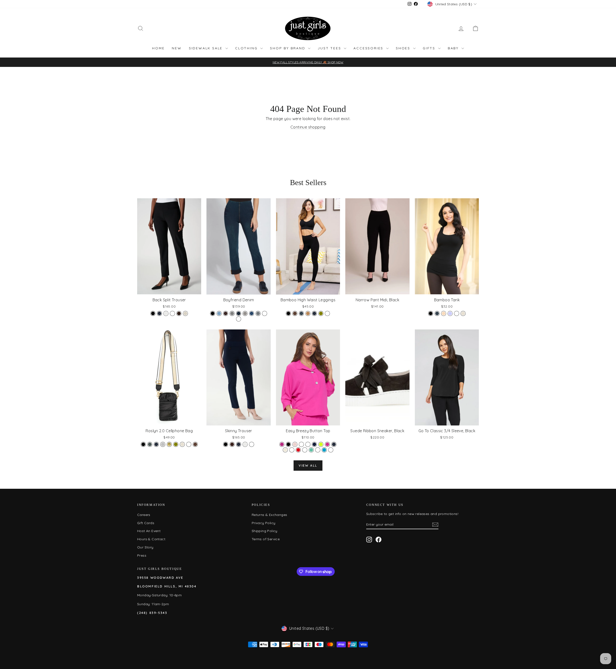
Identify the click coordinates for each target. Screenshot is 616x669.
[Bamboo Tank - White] (456, 313)
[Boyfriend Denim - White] (264, 313)
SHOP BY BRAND (288, 48)
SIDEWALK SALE (206, 48)
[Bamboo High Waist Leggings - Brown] (295, 313)
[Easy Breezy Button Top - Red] (298, 450)
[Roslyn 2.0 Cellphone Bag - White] (188, 444)
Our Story (145, 547)
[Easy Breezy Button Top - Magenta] (327, 444)
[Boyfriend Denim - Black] (212, 313)
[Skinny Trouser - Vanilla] (245, 444)
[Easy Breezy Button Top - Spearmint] (311, 450)
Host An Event (148, 531)
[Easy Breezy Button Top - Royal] (304, 450)
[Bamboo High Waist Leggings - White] (327, 313)
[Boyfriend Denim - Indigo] (238, 313)
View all (308, 465)
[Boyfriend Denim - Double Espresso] (225, 313)
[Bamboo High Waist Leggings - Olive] (321, 313)
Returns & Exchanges (269, 515)
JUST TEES (330, 48)
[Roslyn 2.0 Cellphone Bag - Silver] (162, 444)
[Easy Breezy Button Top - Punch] (291, 450)
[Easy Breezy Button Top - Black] (288, 444)
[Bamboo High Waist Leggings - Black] (288, 313)
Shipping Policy (264, 531)
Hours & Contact (151, 539)
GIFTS (430, 48)
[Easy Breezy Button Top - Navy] (334, 444)
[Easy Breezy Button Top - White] (330, 450)
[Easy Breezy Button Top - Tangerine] (317, 450)
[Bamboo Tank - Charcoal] (437, 313)
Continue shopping (308, 127)
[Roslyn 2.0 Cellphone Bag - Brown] (195, 444)
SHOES (404, 48)
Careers (143, 515)
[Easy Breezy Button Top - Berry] (282, 444)
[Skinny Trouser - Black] (225, 444)
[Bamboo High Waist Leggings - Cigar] (308, 313)
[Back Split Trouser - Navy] (159, 313)
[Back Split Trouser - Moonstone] (185, 313)
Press (141, 555)
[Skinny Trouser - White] (251, 444)
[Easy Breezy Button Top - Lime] (321, 444)
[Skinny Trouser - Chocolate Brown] (232, 444)
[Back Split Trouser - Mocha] (179, 313)
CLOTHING (247, 48)
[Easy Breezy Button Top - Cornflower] (308, 444)
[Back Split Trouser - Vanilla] (166, 313)
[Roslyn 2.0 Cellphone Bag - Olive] (175, 444)
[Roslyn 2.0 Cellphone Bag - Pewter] (150, 444)
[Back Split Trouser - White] (172, 313)
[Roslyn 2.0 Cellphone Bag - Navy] (156, 444)
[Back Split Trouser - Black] (153, 313)
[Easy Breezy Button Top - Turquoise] (324, 450)
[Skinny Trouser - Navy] (238, 444)
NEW (176, 48)
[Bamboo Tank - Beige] (463, 313)
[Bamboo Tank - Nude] (443, 313)
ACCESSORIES (369, 48)
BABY (454, 48)
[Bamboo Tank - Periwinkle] (450, 313)
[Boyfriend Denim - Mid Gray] (245, 313)
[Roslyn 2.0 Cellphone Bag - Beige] (182, 444)
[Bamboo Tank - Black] (430, 313)
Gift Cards (145, 523)
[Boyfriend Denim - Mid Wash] (251, 313)
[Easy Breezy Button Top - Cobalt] (301, 444)
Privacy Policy (264, 523)
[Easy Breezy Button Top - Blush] (295, 444)
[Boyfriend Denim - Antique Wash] (238, 319)
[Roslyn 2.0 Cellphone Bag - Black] (143, 444)
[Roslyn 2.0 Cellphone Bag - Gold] (169, 444)
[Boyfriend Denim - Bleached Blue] (219, 313)
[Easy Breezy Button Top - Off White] (285, 450)
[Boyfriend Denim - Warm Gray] (258, 313)
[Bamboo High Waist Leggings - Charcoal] (301, 313)
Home (158, 48)
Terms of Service (266, 539)
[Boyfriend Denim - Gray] (232, 313)
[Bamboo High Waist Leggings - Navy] (314, 313)
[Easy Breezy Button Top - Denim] (314, 444)
